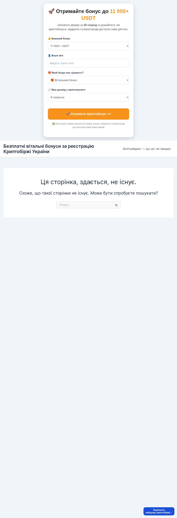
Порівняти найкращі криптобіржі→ (159, 511)
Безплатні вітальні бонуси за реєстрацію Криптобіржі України (48, 148)
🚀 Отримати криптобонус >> (88, 114)
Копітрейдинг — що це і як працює (147, 148)
